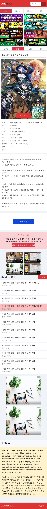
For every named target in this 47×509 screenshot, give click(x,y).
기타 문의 (31, 245)
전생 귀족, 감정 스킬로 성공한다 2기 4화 (18, 345)
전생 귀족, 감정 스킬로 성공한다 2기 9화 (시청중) (22, 306)
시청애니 (29, 11)
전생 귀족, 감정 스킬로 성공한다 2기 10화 (19, 298)
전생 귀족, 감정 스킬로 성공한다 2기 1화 (18, 368)
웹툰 (41, 11)
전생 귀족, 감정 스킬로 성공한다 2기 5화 (18, 337)
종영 (17, 49)
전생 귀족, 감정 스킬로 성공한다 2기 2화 (18, 361)
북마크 (17, 11)
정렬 (43, 277)
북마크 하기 (24, 115)
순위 (41, 49)
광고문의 (42, 506)
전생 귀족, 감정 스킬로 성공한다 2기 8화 (18, 314)
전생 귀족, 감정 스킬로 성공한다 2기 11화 (19, 290)
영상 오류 (23, 245)
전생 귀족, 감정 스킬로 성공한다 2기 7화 (18, 321)
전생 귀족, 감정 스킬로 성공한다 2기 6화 (18, 329)
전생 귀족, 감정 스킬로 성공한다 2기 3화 (18, 353)
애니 (6, 11)
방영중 (6, 49)
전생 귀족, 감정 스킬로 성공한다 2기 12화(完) (20, 282)
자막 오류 (15, 245)
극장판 (29, 49)
